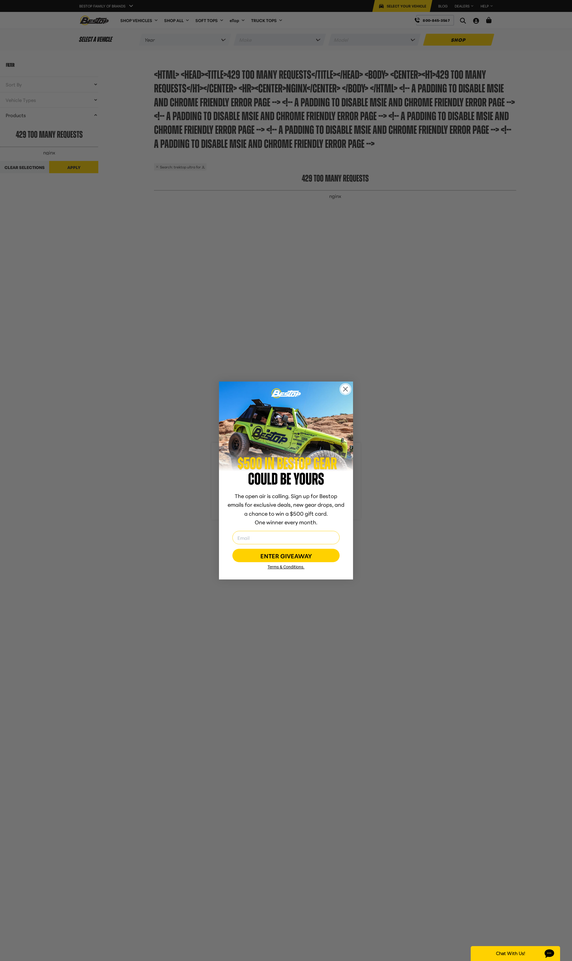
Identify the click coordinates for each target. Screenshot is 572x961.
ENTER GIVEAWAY (286, 555)
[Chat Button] (515, 953)
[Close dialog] (345, 389)
